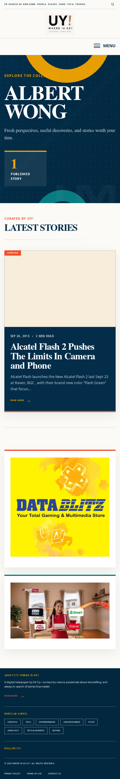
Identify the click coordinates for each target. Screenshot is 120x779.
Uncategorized (71, 721)
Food (91, 721)
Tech (28, 721)
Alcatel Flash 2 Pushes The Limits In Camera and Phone (52, 355)
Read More (17, 400)
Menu (109, 45)
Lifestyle (12, 721)
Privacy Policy (12, 773)
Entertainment (47, 721)
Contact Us (54, 773)
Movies (56, 730)
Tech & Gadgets (35, 730)
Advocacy (13, 730)
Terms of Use (34, 773)
